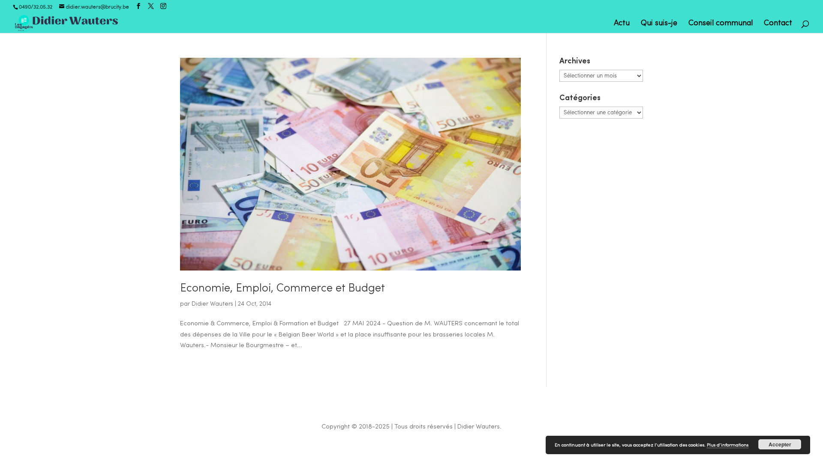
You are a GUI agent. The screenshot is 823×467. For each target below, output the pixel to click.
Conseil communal (720, 24)
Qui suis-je (659, 24)
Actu (622, 24)
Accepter (780, 444)
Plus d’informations (727, 445)
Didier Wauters (212, 304)
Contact (778, 24)
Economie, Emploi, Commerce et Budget (282, 288)
